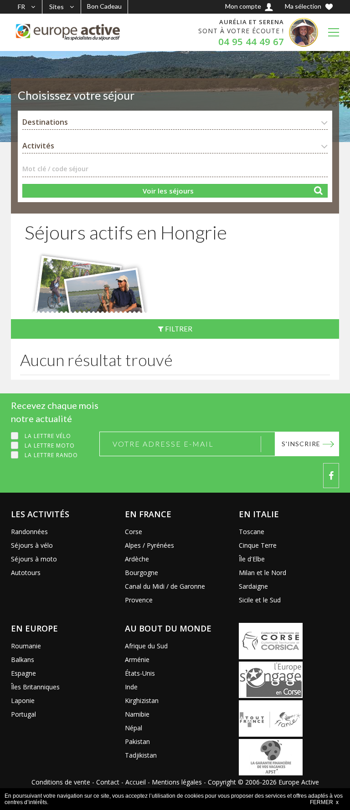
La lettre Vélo (48, 436)
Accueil (135, 782)
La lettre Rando (51, 455)
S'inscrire (301, 444)
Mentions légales (177, 782)
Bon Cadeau (104, 6)
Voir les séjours (168, 190)
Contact (107, 782)
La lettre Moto (50, 445)
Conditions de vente (60, 782)
